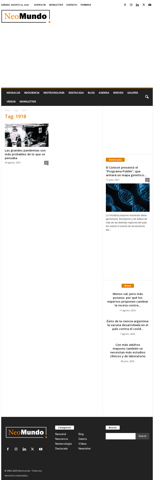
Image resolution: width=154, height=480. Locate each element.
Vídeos (11, 101)
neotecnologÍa (54, 92)
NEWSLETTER (56, 4)
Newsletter (84, 448)
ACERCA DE (40, 4)
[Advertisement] (77, 57)
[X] (143, 5)
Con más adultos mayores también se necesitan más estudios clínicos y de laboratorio (128, 350)
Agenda (104, 92)
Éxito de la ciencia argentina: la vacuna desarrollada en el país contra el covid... (128, 325)
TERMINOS (85, 4)
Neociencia (32, 92)
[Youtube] (149, 5)
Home (7, 110)
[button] (146, 97)
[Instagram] (131, 5)
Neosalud (13, 92)
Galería (132, 92)
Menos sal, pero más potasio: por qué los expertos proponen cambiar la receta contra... (127, 299)
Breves (118, 92)
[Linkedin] (137, 5)
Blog (91, 92)
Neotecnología (63, 443)
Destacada (76, 92)
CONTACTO (71, 4)
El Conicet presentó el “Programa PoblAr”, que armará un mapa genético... (126, 171)
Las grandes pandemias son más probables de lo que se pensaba (25, 154)
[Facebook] (125, 5)
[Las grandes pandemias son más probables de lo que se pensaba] (27, 135)
